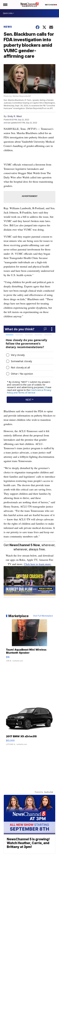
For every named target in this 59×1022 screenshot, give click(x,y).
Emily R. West (15, 116)
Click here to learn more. (37, 564)
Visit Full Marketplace (43, 616)
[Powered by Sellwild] (48, 792)
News (8, 26)
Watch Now (50, 5)
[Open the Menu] (5, 4)
